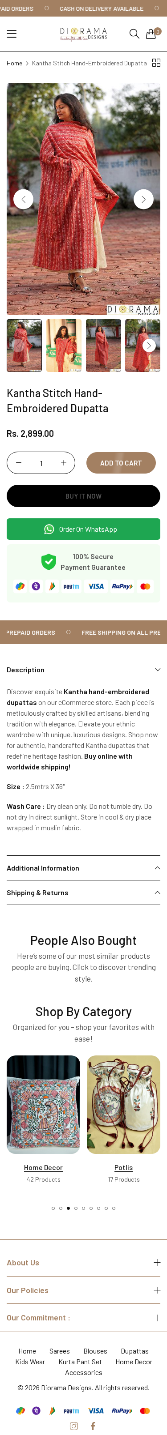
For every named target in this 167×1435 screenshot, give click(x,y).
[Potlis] (43, 1104)
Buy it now (83, 496)
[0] (151, 33)
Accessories (83, 1372)
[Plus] (63, 463)
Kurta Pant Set (80, 1361)
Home (14, 63)
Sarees (59, 1350)
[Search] (134, 34)
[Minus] (18, 463)
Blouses (95, 1350)
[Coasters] (123, 1109)
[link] (103, 8)
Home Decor (133, 1361)
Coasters (123, 1172)
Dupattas (135, 1350)
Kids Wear (30, 1361)
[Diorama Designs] (83, 34)
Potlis (43, 1167)
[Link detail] (74, 1426)
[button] (144, 199)
